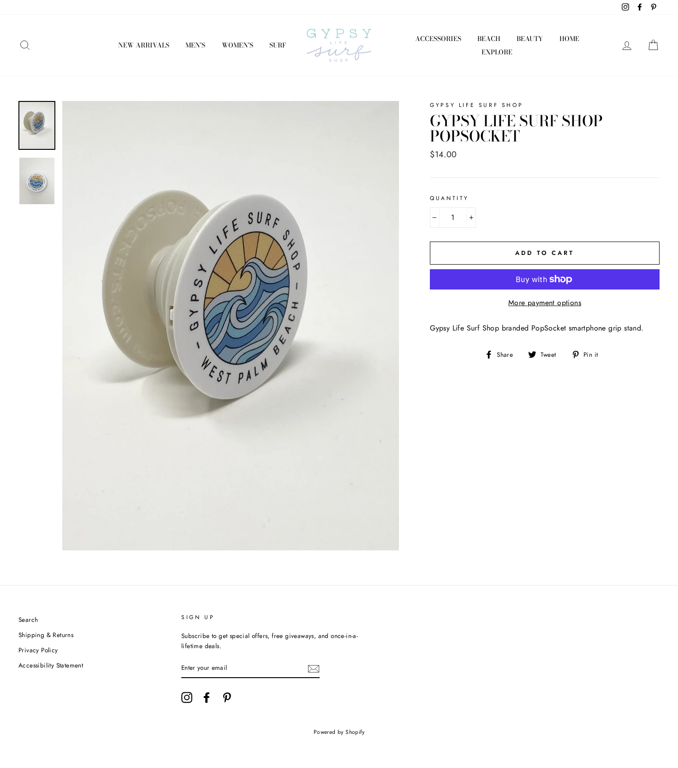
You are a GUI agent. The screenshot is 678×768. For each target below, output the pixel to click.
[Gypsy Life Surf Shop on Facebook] (206, 697)
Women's (237, 45)
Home (569, 39)
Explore (497, 52)
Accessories (438, 39)
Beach (488, 39)
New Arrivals (143, 45)
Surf (277, 45)
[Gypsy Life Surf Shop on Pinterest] (226, 697)
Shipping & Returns (45, 634)
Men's (195, 45)
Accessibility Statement (50, 665)
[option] (230, 325)
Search (28, 619)
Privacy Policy (38, 650)
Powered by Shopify (339, 732)
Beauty (530, 39)
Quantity (449, 198)
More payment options (544, 302)
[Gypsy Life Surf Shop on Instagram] (186, 697)
